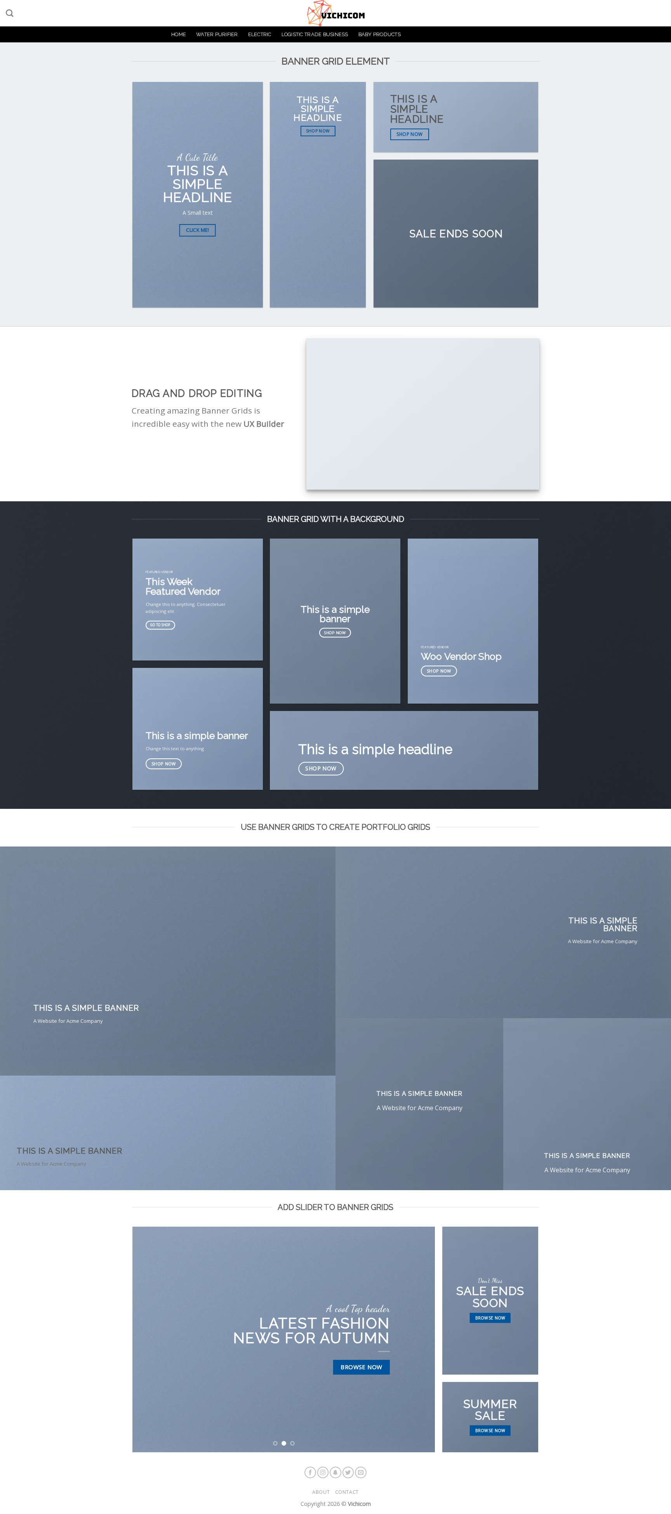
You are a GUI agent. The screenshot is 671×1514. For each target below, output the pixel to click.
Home (178, 34)
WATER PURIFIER (217, 34)
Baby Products (379, 34)
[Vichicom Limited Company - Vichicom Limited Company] (335, 13)
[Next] (419, 1339)
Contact (347, 1492)
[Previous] (148, 1339)
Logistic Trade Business (315, 34)
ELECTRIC (259, 34)
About (321, 1492)
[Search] (9, 13)
